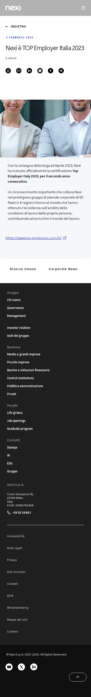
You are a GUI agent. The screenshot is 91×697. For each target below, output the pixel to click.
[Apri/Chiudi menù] (81, 8)
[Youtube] (9, 667)
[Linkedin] (33, 667)
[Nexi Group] (13, 8)
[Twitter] (21, 667)
